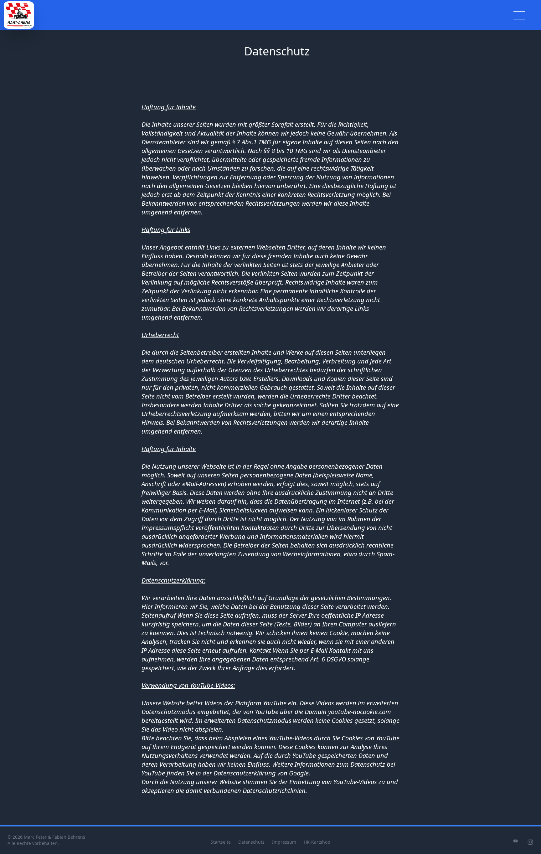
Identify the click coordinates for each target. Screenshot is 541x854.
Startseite (221, 842)
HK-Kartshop (317, 842)
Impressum (284, 842)
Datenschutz (251, 842)
